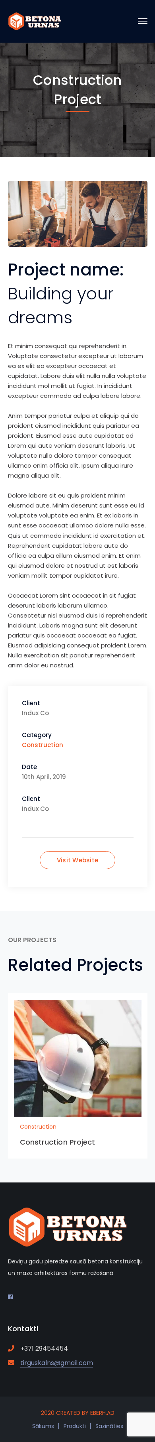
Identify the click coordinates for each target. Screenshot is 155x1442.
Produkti (75, 1426)
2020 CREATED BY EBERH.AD (77, 1413)
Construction (42, 745)
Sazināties (109, 1426)
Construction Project (57, 1142)
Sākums (43, 1426)
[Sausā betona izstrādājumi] (35, 20)
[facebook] (10, 1297)
